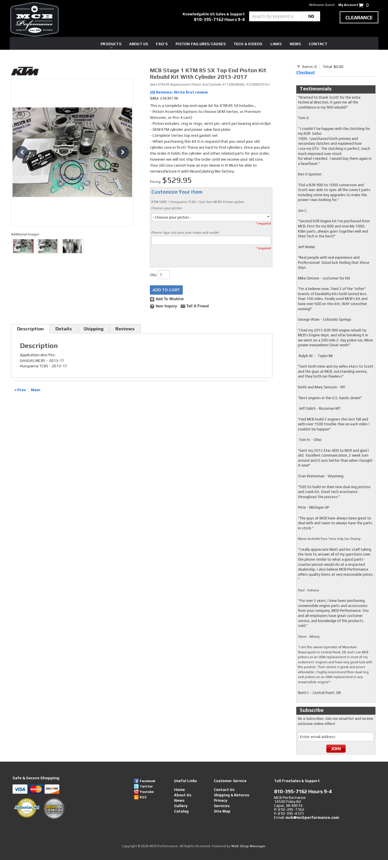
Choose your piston (166, 208)
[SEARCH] (311, 16)
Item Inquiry (166, 306)
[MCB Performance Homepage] (34, 19)
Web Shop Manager (248, 846)
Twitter (146, 786)
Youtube (147, 792)
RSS (143, 797)
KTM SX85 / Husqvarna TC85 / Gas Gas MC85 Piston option (197, 202)
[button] (284, 16)
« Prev (20, 389)
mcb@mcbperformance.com (312, 817)
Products (111, 44)
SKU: (155, 98)
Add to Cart (166, 290)
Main (35, 389)
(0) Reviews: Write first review (179, 92)
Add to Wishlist (169, 299)
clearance (359, 17)
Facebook (147, 781)
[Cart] (298, 66)
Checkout (305, 72)
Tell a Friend (197, 306)
